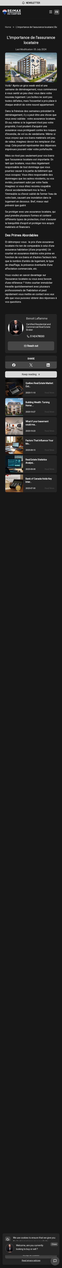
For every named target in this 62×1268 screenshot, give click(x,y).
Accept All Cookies (31, 1255)
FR (56, 12)
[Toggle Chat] (55, 1261)
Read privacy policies (31, 1260)
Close (54, 1244)
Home (8, 27)
